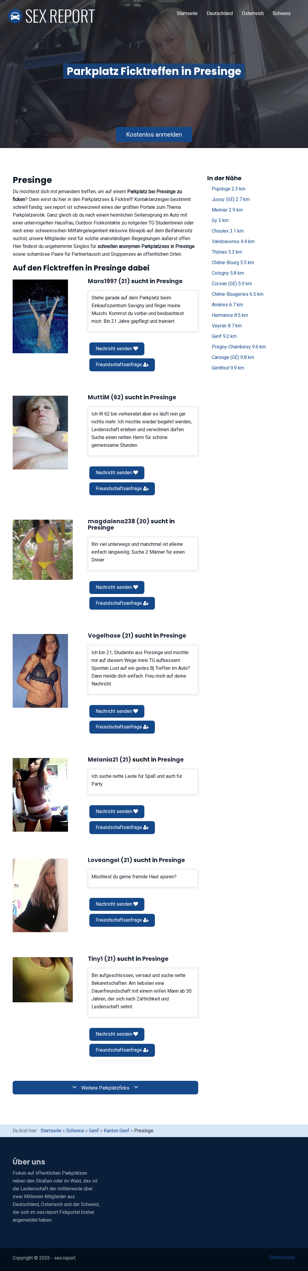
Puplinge (228, 189)
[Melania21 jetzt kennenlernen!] (40, 795)
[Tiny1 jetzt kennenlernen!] (43, 979)
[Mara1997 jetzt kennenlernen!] (40, 316)
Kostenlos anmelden (154, 134)
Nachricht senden (114, 348)
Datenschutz (282, 1257)
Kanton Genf (116, 1130)
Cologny (228, 273)
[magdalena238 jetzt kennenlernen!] (43, 550)
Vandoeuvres (233, 241)
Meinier (227, 210)
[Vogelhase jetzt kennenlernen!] (40, 671)
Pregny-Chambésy (239, 347)
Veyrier (227, 326)
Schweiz (282, 13)
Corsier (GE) (232, 283)
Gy (220, 220)
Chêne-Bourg (233, 262)
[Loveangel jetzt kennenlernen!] (40, 895)
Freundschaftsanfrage (119, 364)
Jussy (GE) (231, 199)
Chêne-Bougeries (237, 294)
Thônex (227, 252)
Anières (227, 305)
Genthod (228, 368)
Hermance (230, 315)
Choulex (228, 231)
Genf (224, 336)
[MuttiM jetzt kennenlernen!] (40, 432)
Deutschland (220, 13)
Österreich (253, 13)
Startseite (187, 13)
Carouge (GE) (233, 357)
